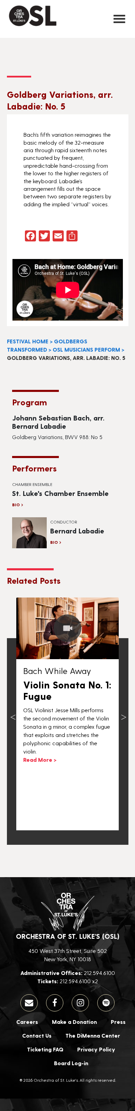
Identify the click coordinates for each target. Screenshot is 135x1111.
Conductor (63, 521)
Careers (27, 1021)
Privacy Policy (96, 1049)
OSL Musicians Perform (86, 349)
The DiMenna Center (92, 1035)
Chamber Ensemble (32, 484)
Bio (16, 504)
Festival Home (27, 341)
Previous (12, 713)
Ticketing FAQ (45, 1049)
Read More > (39, 759)
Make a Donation (74, 1021)
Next (123, 713)
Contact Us (37, 1035)
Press (118, 1021)
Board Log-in (71, 1063)
